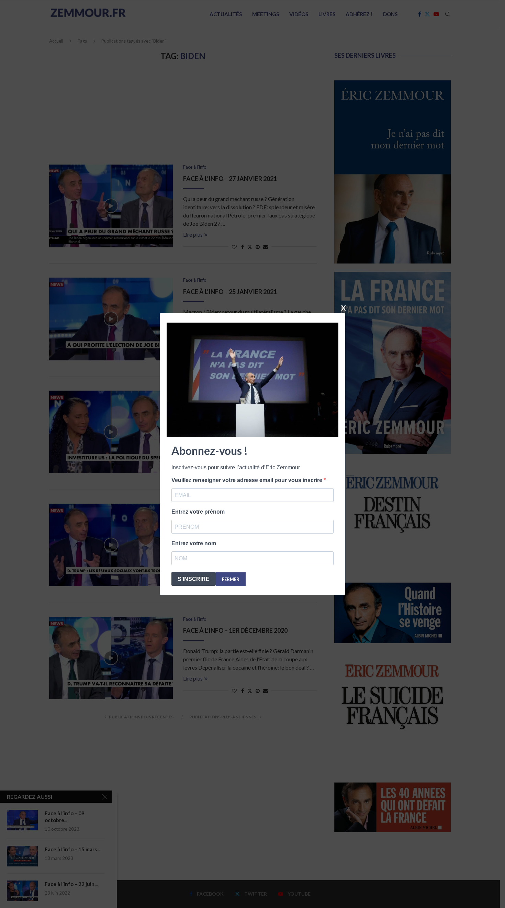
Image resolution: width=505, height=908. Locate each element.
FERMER (230, 579)
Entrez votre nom (193, 543)
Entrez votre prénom (198, 512)
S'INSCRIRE (194, 579)
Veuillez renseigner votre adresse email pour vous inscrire (247, 480)
